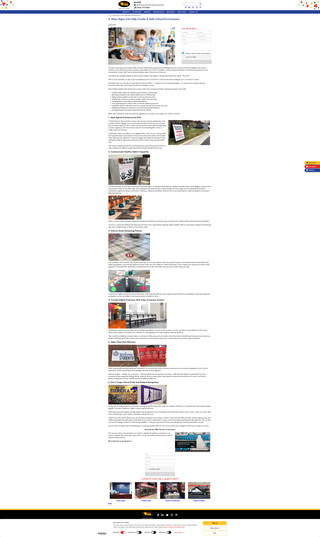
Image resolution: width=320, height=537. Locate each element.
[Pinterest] (200, 7)
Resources (171, 12)
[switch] (139, 532)
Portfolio (311, 170)
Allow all (214, 523)
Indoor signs (121, 500)
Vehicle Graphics (199, 500)
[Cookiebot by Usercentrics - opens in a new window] (102, 533)
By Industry (137, 12)
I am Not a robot (154, 469)
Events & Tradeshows (172, 500)
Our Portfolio (158, 12)
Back (110, 503)
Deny (214, 533)
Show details (178, 532)
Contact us (193, 12)
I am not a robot (191, 57)
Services (147, 12)
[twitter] (193, 7)
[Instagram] (197, 7)
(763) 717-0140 (143, 7)
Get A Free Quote (312, 164)
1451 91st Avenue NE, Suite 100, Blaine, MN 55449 (150, 5)
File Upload (312, 166)
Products (126, 12)
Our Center (181, 12)
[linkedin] (189, 7)
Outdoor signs (146, 500)
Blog (109, 15)
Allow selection (214, 528)
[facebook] (186, 7)
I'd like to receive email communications (198, 53)
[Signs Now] (125, 5)
